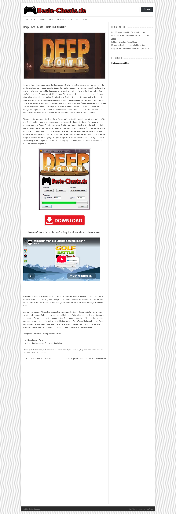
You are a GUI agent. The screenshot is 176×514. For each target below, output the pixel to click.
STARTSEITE (30, 19)
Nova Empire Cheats (36, 340)
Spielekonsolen (83, 19)
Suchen (147, 9)
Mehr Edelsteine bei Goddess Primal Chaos (45, 343)
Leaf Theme (133, 509)
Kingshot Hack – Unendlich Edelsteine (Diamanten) (131, 48)
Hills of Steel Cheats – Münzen (37, 358)
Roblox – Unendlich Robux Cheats (124, 42)
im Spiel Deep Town (74, 321)
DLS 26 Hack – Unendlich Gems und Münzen (128, 32)
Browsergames (64, 19)
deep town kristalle (86, 350)
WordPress (149, 509)
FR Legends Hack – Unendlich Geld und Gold (128, 45)
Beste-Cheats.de (36, 350)
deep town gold (74, 350)
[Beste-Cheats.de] (55, 14)
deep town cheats (62, 350)
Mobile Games (46, 19)
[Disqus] (64, 398)
